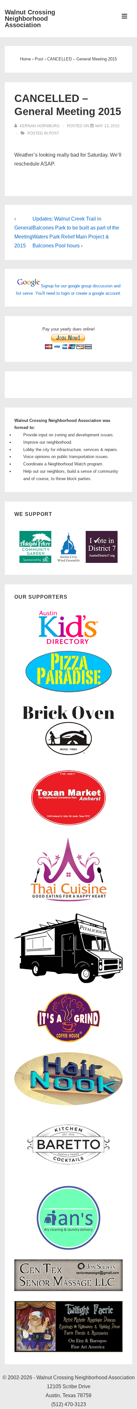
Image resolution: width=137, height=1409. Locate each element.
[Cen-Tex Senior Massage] (68, 1289)
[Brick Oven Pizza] (68, 756)
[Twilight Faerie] (68, 1350)
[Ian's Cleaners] (68, 1248)
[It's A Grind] (68, 1041)
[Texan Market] (68, 826)
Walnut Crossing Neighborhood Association (30, 18)
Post (54, 133)
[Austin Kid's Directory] (68, 646)
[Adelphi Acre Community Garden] (35, 561)
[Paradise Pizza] (68, 691)
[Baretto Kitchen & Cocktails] (68, 1174)
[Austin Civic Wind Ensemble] (68, 561)
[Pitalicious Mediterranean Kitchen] (68, 982)
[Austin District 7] (102, 561)
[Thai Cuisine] (68, 901)
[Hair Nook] (68, 1104)
